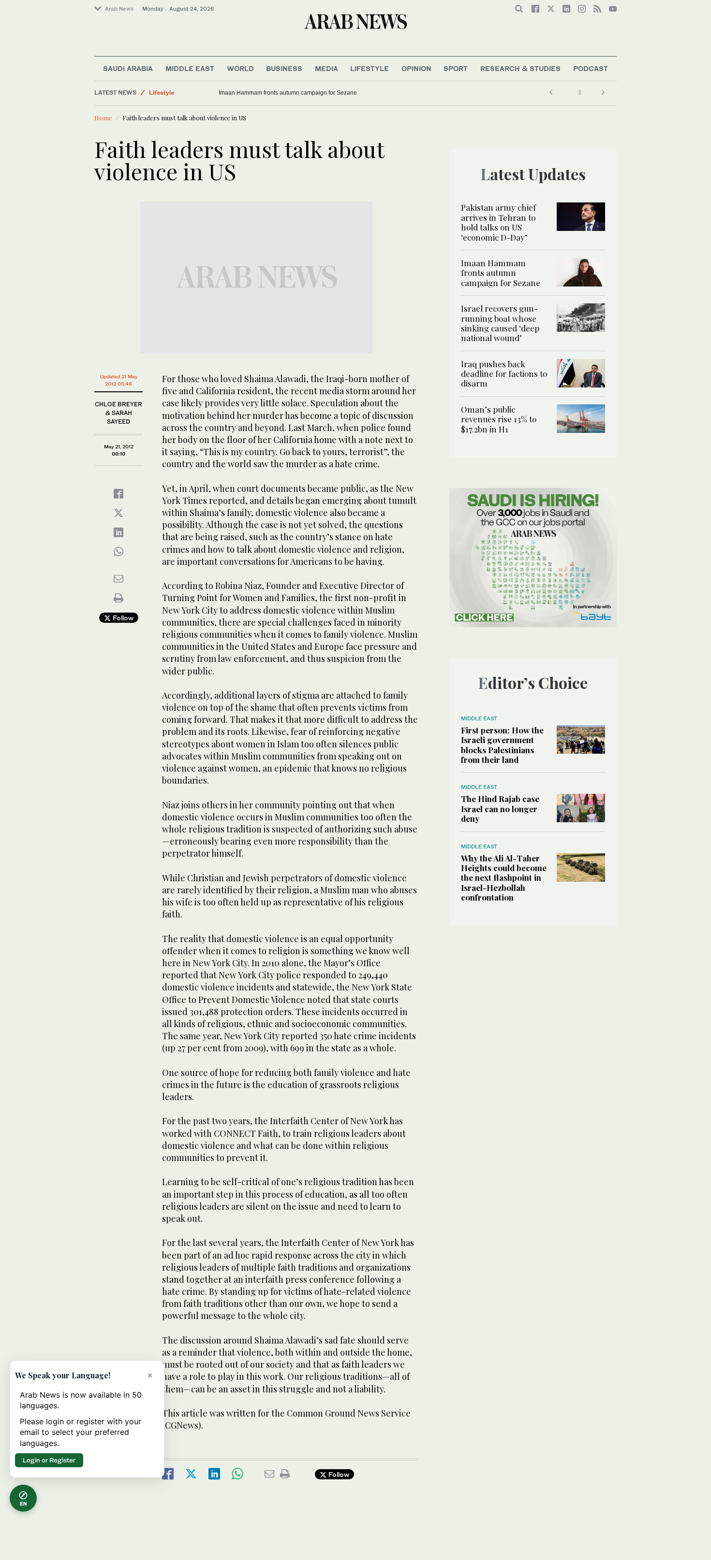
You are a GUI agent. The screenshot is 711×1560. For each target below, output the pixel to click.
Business (284, 68)
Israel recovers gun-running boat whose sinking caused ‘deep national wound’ (500, 323)
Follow (122, 618)
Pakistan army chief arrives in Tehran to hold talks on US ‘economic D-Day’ (498, 222)
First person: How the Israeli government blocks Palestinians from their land (502, 745)
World (240, 68)
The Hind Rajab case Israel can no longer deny (500, 808)
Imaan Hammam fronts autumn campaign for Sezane (288, 92)
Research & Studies (520, 68)
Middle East (189, 68)
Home (103, 118)
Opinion (416, 68)
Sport (456, 68)
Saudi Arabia (128, 68)
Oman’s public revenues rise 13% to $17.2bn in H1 (498, 419)
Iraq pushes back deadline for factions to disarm (504, 373)
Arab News (119, 8)
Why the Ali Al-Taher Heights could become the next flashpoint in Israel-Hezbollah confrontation (504, 878)
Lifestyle (369, 68)
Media (326, 68)
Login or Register (49, 1460)
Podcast (590, 68)
